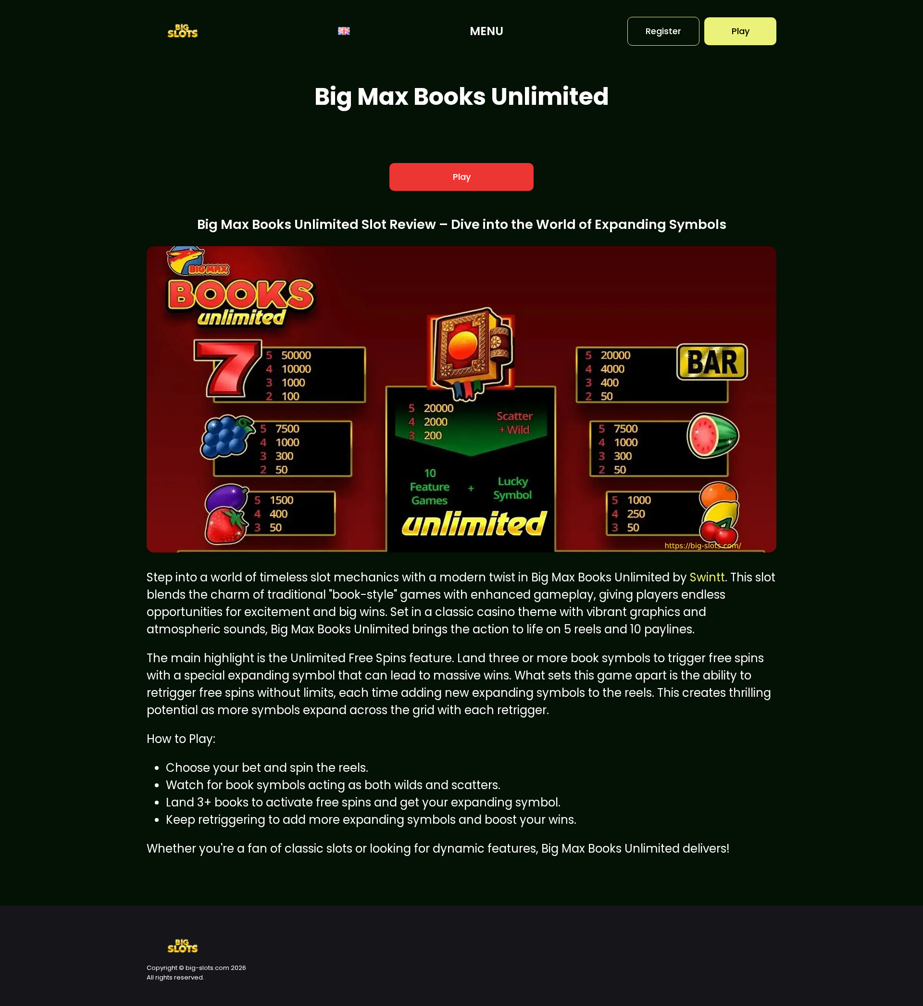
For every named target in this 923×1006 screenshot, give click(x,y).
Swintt (707, 577)
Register (663, 31)
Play (740, 31)
